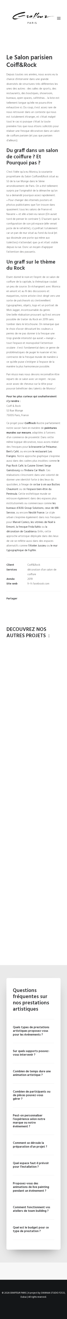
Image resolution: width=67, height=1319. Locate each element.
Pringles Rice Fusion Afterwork (33, 791)
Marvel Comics (21, 522)
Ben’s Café (12, 451)
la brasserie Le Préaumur (43, 447)
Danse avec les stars (33, 684)
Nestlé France (36, 513)
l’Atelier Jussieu (37, 546)
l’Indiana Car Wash (34, 470)
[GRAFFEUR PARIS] (33, 18)
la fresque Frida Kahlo (28, 527)
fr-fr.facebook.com (38, 584)
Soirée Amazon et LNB (33, 950)
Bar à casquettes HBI (33, 897)
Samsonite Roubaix (33, 844)
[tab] (33, 1031)
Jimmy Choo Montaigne (33, 737)
